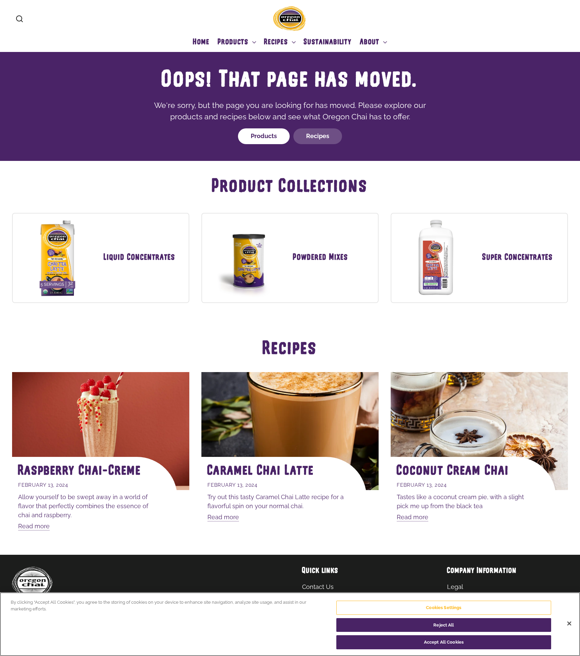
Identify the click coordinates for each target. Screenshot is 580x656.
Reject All (443, 625)
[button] (19, 18)
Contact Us (318, 586)
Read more (34, 526)
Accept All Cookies (444, 642)
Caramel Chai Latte (260, 471)
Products (264, 135)
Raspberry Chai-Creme (79, 471)
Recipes (317, 135)
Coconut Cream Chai (453, 471)
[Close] (569, 623)
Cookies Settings (443, 607)
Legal (455, 586)
